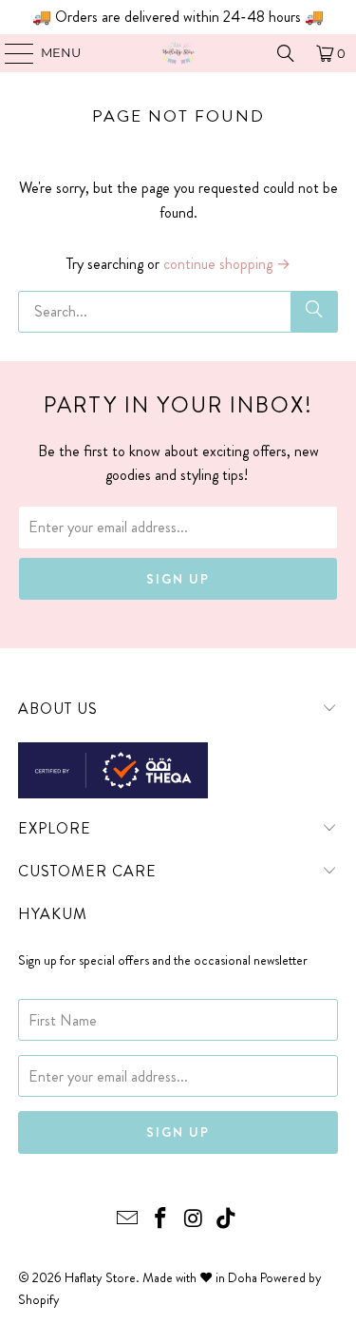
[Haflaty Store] (178, 53)
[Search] (286, 53)
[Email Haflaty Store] (128, 1219)
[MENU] (10, 53)
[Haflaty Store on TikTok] (227, 1219)
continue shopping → (226, 264)
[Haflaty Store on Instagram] (193, 1219)
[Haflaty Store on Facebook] (160, 1219)
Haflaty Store (100, 1277)
